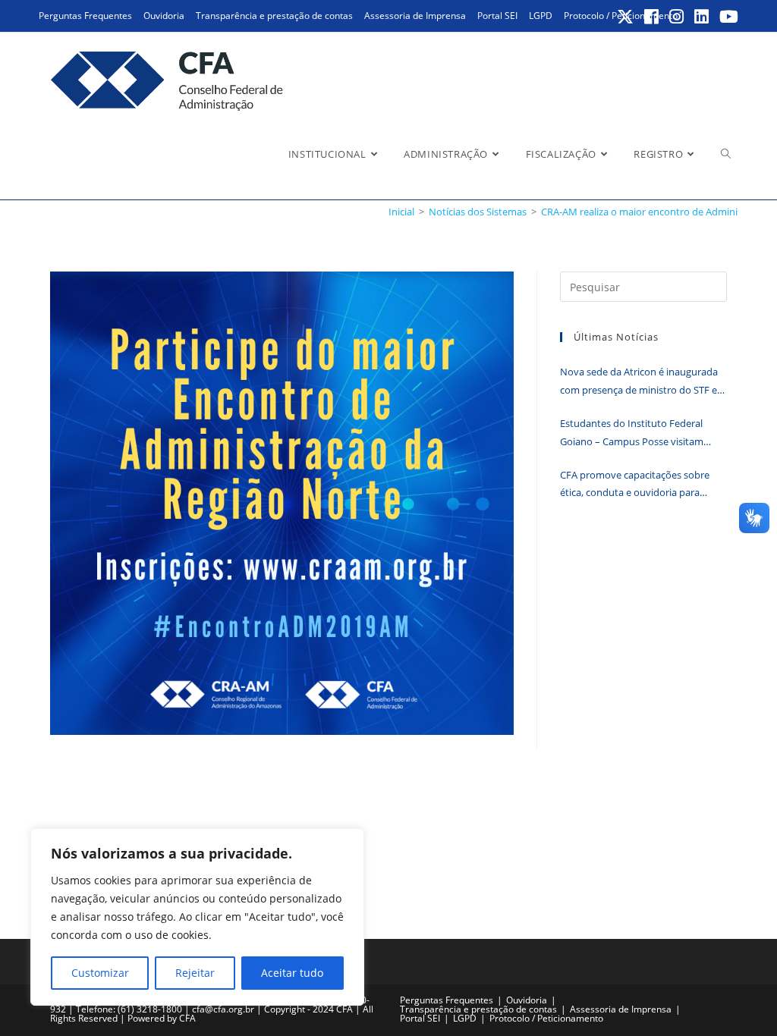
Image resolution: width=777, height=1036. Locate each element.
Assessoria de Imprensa (415, 15)
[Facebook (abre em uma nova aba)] (652, 16)
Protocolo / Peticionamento (546, 1018)
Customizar (100, 972)
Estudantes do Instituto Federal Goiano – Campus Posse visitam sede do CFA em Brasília (631, 433)
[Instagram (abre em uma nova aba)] (677, 16)
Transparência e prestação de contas (274, 15)
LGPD (540, 15)
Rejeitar (195, 972)
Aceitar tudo (292, 972)
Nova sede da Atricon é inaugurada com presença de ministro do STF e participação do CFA (639, 382)
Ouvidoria (163, 15)
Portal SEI (497, 15)
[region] (197, 917)
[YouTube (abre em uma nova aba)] (726, 16)
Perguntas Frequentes (85, 15)
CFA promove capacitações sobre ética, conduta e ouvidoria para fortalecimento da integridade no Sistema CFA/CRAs (634, 485)
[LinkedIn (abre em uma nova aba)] (702, 16)
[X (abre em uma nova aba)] (626, 16)
